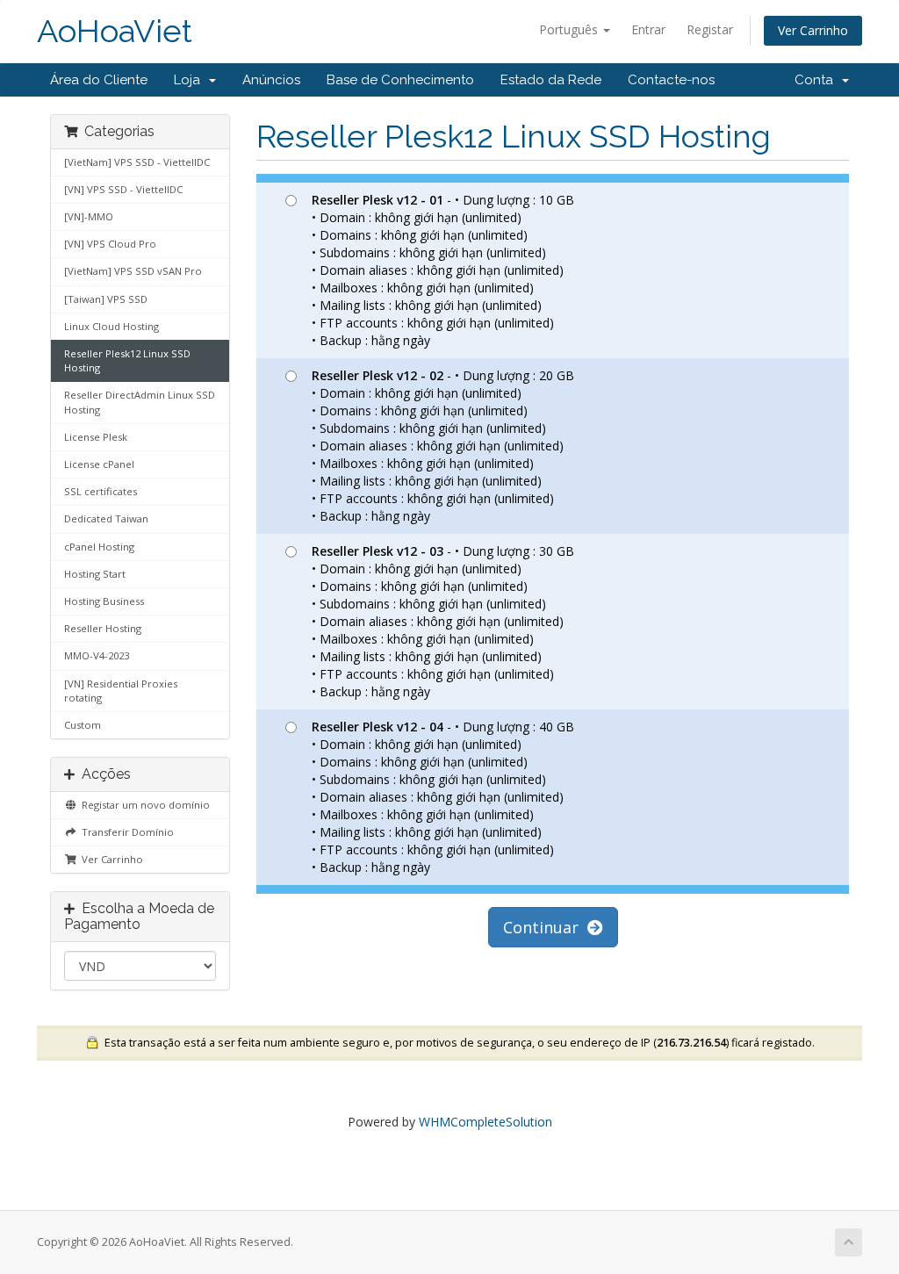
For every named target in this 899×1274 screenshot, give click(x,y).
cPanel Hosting (99, 546)
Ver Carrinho (813, 30)
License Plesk (95, 436)
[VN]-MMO (88, 216)
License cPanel (99, 464)
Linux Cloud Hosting (111, 326)
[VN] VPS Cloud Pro (110, 243)
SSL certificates (100, 491)
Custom (82, 724)
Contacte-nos (671, 80)
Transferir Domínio (125, 832)
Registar (710, 29)
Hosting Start (95, 573)
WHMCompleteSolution (485, 1121)
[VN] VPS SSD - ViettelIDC (123, 189)
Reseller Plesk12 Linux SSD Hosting (127, 360)
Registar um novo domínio (143, 804)
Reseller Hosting (102, 628)
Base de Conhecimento (400, 80)
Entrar (648, 29)
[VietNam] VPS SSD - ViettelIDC (137, 162)
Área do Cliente (98, 80)
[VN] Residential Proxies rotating (120, 690)
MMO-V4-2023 (96, 655)
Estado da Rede (550, 80)
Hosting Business (104, 601)
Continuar (545, 927)
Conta (817, 80)
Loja (190, 80)
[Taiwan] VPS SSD (105, 299)
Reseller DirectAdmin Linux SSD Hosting (139, 401)
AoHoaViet (114, 31)
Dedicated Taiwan (106, 518)
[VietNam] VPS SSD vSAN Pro (133, 270)
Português (570, 29)
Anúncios (271, 80)
